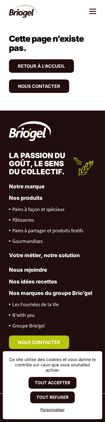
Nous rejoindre (28, 270)
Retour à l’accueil (41, 66)
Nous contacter (39, 86)
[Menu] (90, 12)
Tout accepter (52, 382)
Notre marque (27, 186)
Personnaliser (52, 409)
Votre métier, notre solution (44, 255)
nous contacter (39, 342)
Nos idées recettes (33, 281)
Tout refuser (52, 397)
